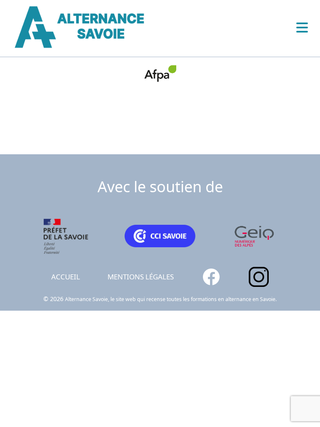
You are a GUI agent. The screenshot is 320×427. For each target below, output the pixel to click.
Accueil (65, 276)
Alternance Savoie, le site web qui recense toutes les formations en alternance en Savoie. (171, 299)
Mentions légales (141, 276)
